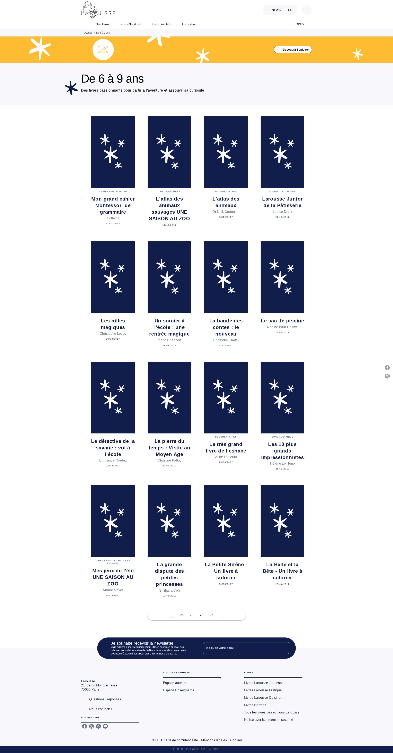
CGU (154, 740)
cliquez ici (171, 653)
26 (201, 615)
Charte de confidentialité (179, 740)
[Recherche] (307, 10)
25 (192, 615)
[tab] (87, 24)
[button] (280, 10)
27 (211, 615)
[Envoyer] (284, 648)
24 (182, 615)
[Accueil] (98, 9)
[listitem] (84, 726)
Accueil (88, 32)
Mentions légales (214, 740)
